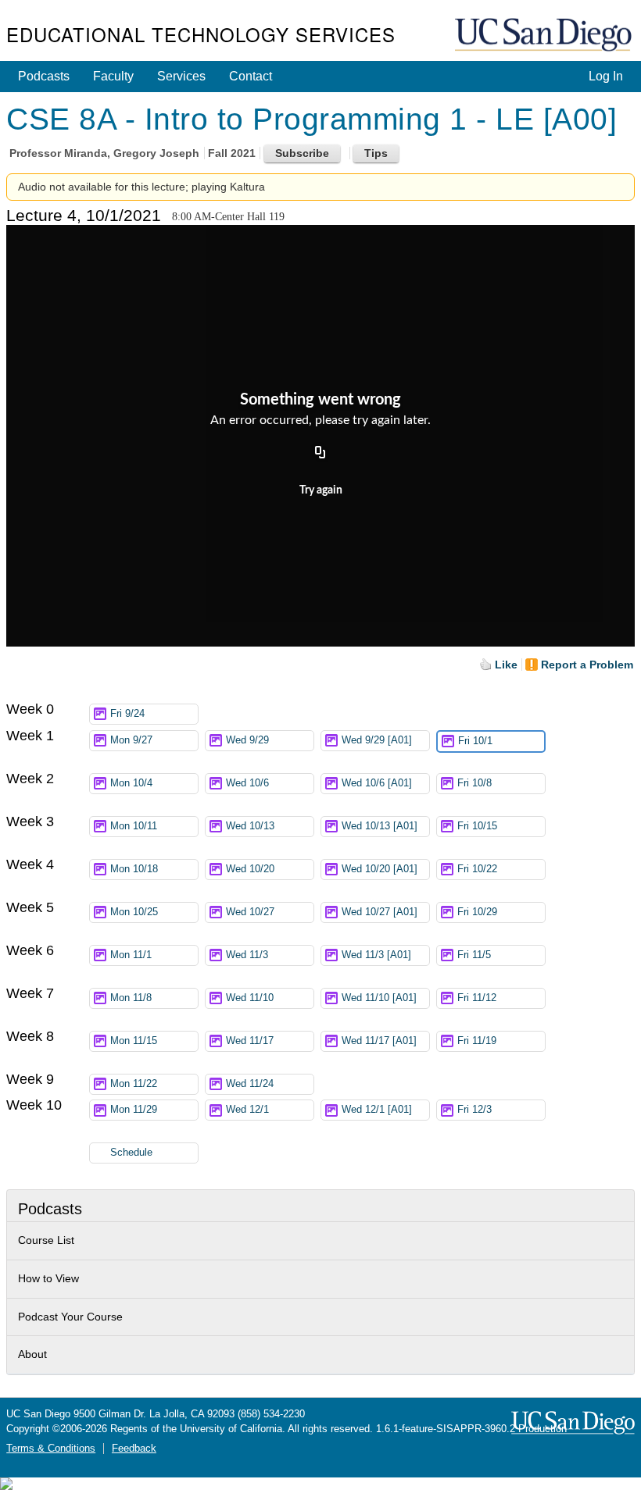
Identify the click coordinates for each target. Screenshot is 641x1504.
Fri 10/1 (475, 741)
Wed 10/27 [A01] (379, 912)
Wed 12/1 (247, 1109)
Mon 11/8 (131, 998)
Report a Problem (587, 664)
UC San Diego (545, 35)
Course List (46, 1240)
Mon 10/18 (134, 869)
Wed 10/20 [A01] (379, 869)
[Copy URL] (320, 453)
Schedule (131, 1152)
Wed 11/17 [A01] (379, 1040)
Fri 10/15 (477, 826)
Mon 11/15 (133, 1040)
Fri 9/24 (127, 713)
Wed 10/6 (247, 783)
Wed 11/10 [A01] (379, 998)
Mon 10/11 (133, 826)
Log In (606, 76)
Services (181, 76)
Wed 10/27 (250, 912)
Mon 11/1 (131, 955)
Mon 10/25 (134, 912)
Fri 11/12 (476, 998)
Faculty (113, 76)
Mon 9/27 (131, 740)
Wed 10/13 (250, 826)
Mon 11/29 (133, 1109)
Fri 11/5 (474, 955)
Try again (320, 490)
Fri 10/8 (474, 783)
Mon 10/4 (131, 783)
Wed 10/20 (250, 869)
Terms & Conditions (50, 1448)
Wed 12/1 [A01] (377, 1109)
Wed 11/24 (250, 1083)
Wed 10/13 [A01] (379, 826)
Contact (250, 76)
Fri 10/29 (477, 912)
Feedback (134, 1448)
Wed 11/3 (247, 955)
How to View (48, 1278)
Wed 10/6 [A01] (377, 783)
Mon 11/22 (133, 1083)
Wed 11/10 (250, 998)
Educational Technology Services (201, 34)
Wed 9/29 (247, 740)
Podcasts (44, 76)
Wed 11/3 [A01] (376, 955)
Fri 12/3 (474, 1109)
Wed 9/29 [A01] (377, 740)
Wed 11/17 (250, 1040)
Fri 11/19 (476, 1040)
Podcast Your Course (70, 1316)
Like (506, 664)
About (32, 1354)
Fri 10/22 (477, 869)
